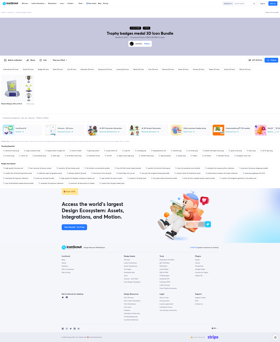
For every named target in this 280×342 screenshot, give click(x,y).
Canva (197, 263)
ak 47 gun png (267, 151)
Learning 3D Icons (122, 69)
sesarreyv (10, 12)
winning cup (104, 141)
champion (13, 141)
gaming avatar (93, 151)
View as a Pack (59, 60)
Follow (147, 44)
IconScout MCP (165, 282)
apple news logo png (126, 156)
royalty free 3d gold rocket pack (113, 183)
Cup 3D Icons (71, 69)
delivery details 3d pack (77, 173)
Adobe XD (198, 276)
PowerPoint (199, 266)
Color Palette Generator (168, 288)
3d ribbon (207, 156)
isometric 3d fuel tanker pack (69, 168)
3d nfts (109, 156)
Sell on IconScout (68, 269)
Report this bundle (272, 12)
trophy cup (75, 141)
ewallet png (177, 151)
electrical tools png (12, 151)
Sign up (273, 3)
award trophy (67, 141)
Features (65, 266)
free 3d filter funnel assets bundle (129, 168)
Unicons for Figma (201, 272)
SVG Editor (163, 266)
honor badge (115, 141)
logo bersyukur (166, 156)
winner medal (37, 141)
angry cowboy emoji (33, 151)
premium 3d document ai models (82, 183)
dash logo (56, 156)
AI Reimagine (164, 276)
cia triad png (193, 151)
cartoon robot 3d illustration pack (188, 173)
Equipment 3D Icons (105, 69)
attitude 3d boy (223, 156)
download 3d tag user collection (16, 178)
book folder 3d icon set (126, 173)
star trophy (92, 141)
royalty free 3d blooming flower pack (18, 173)
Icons (126, 276)
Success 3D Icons (198, 69)
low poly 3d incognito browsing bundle (155, 173)
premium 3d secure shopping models (254, 168)
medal (31, 141)
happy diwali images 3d (56, 151)
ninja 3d (127, 151)
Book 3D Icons (58, 69)
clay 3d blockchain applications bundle (19, 183)
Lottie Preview (165, 285)
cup (109, 141)
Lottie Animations (130, 263)
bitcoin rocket (76, 151)
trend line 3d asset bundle (44, 178)
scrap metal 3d (111, 151)
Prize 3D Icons (153, 69)
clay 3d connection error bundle (188, 168)
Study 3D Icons (183, 69)
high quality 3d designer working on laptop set (77, 178)
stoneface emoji (94, 156)
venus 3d (24, 156)
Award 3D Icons (28, 69)
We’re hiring (66, 272)
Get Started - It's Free (74, 227)
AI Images (127, 269)
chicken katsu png (147, 156)
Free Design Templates (132, 282)
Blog (63, 260)
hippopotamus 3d (159, 151)
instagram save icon (243, 156)
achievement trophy (22, 141)
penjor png (182, 156)
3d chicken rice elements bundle (98, 168)
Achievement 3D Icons (10, 69)
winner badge (46, 141)
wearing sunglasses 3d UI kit (255, 173)
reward (121, 141)
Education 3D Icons (87, 69)
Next (274, 130)
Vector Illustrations (130, 266)
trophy (98, 141)
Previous (6, 130)
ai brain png (9, 156)
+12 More (127, 141)
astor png (252, 151)
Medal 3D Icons (138, 69)
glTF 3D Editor (165, 263)
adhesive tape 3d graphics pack (50, 173)
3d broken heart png (74, 156)
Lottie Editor (164, 269)
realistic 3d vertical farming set (159, 168)
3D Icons (127, 260)
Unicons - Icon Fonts (131, 279)
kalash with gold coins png (214, 151)
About (64, 263)
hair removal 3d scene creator (41, 168)
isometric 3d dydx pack (137, 178)
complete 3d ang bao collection (52, 183)
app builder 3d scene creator (112, 178)
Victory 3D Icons (229, 69)
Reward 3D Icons (168, 69)
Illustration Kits (129, 272)
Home (3, 12)
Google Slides (200, 269)
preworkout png (40, 156)
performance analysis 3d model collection (222, 173)
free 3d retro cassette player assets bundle (199, 178)
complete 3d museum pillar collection (220, 168)
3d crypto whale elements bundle (165, 178)
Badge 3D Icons (43, 69)
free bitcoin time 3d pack (102, 173)
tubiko (195, 156)
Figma (197, 260)
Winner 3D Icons (244, 69)
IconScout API (164, 279)
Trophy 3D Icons (214, 69)
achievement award (57, 141)
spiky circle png (236, 151)
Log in (262, 3)
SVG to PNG (164, 272)
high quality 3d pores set (14, 168)
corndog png (141, 151)
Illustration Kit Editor (167, 260)
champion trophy (84, 141)
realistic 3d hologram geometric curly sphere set (239, 178)
